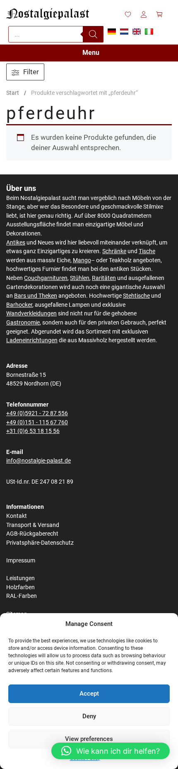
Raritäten (104, 278)
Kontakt (16, 516)
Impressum (20, 560)
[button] (110, 751)
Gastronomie (23, 322)
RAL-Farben (21, 596)
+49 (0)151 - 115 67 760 (37, 422)
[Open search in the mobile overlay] (55, 34)
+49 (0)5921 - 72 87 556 (37, 413)
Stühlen (79, 278)
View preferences (89, 739)
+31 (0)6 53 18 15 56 (33, 431)
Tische (147, 251)
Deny (89, 716)
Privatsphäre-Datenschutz (40, 542)
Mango (82, 260)
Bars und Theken (35, 295)
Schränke (114, 251)
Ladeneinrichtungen (32, 340)
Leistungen (20, 578)
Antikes (15, 242)
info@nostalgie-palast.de (38, 460)
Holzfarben (20, 587)
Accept (89, 693)
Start (12, 92)
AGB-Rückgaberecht (32, 533)
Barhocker (19, 304)
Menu (90, 52)
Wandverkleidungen (31, 313)
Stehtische (136, 295)
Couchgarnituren (45, 278)
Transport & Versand (32, 525)
